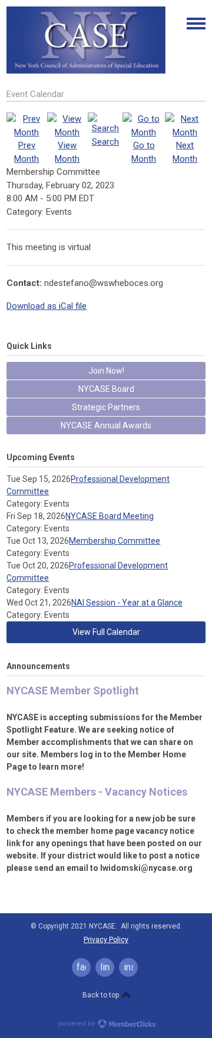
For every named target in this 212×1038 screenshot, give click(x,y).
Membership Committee (114, 540)
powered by (77, 1023)
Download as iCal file (46, 306)
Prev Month (26, 152)
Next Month (185, 152)
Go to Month (143, 152)
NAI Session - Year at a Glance (127, 602)
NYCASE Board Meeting (109, 516)
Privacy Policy (106, 940)
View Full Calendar (106, 632)
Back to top (101, 995)
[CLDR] (85, 71)
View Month (67, 152)
